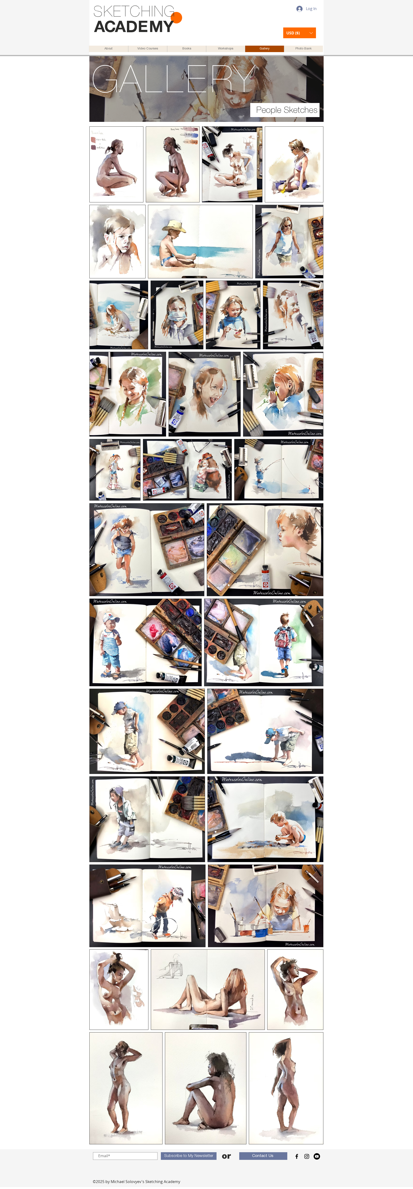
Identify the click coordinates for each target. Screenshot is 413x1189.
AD (126, 28)
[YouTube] (317, 1156)
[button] (299, 32)
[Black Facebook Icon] (296, 1156)
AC (104, 28)
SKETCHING (134, 12)
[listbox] (299, 32)
